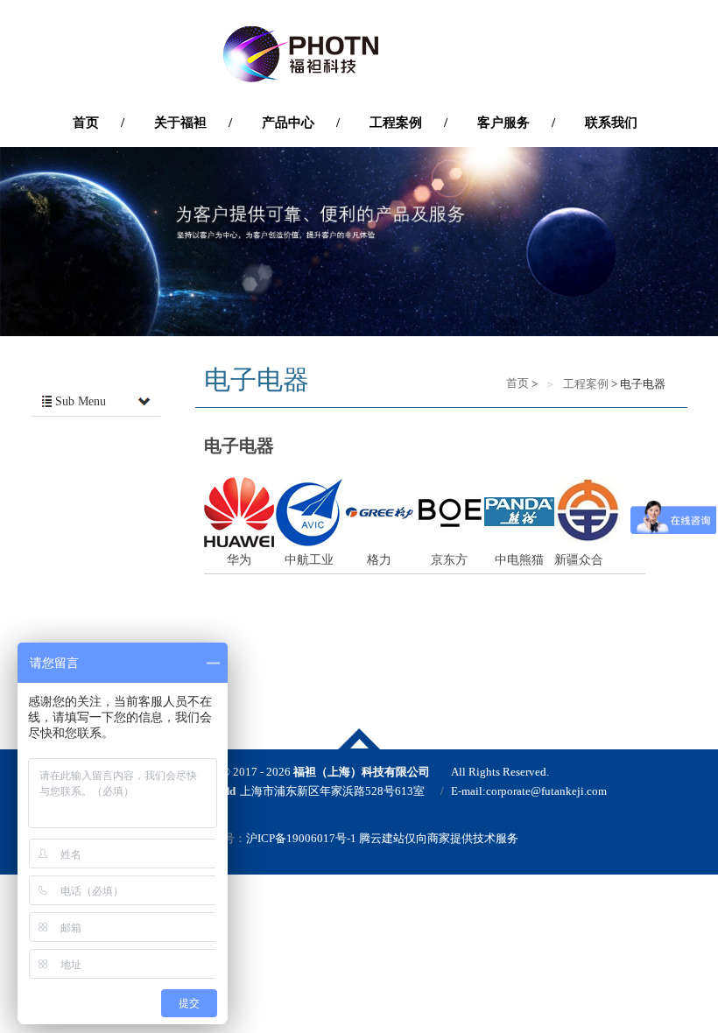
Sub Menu (79, 401)
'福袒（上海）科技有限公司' (359, 54)
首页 (516, 383)
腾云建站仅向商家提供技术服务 (438, 838)
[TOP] (359, 738)
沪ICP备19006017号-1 (301, 838)
